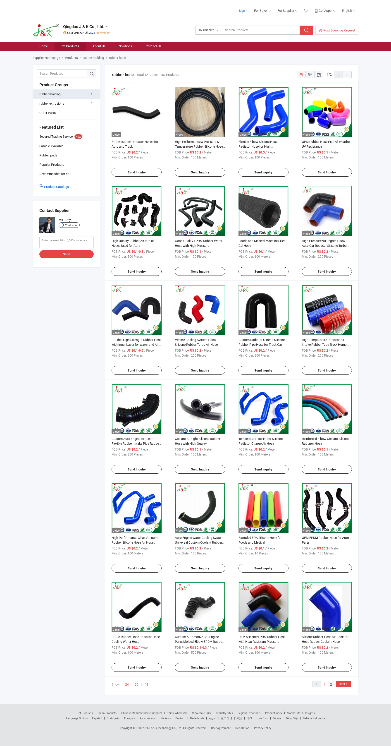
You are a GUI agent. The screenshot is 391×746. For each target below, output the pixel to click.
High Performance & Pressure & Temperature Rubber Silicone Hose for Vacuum (199, 146)
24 (127, 684)
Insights (310, 713)
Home (43, 46)
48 (146, 684)
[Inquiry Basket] (306, 10)
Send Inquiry (137, 172)
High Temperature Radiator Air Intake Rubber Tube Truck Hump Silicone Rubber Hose (324, 344)
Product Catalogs (56, 187)
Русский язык (148, 718)
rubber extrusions (51, 103)
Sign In (243, 10)
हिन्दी (249, 718)
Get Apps (325, 10)
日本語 (238, 718)
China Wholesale (177, 713)
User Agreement (221, 728)
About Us (99, 46)
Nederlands (197, 718)
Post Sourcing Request (339, 30)
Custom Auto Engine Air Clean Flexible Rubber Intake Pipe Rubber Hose (136, 443)
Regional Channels (249, 713)
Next (342, 684)
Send (66, 254)
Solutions (125, 46)
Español (97, 718)
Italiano (166, 718)
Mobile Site (293, 713)
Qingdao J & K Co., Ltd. (83, 26)
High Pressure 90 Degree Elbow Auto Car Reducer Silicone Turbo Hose (324, 245)
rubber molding (50, 94)
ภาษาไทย (262, 718)
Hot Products (84, 713)
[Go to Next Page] (347, 74)
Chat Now (71, 225)
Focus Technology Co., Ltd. (166, 728)
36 (136, 684)
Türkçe (277, 718)
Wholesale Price (202, 713)
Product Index (273, 713)
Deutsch (180, 718)
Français (129, 718)
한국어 (225, 718)
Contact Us (153, 46)
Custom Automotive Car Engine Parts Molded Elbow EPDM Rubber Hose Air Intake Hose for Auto (199, 641)
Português (113, 718)
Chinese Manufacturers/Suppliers (141, 713)
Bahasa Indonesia (314, 718)
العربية (212, 718)
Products (72, 46)
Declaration (242, 728)
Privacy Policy (262, 728)
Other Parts (47, 112)
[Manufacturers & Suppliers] (62, 9)
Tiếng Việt (292, 718)
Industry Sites (224, 713)
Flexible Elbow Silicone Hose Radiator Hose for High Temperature (257, 146)
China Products (107, 713)
